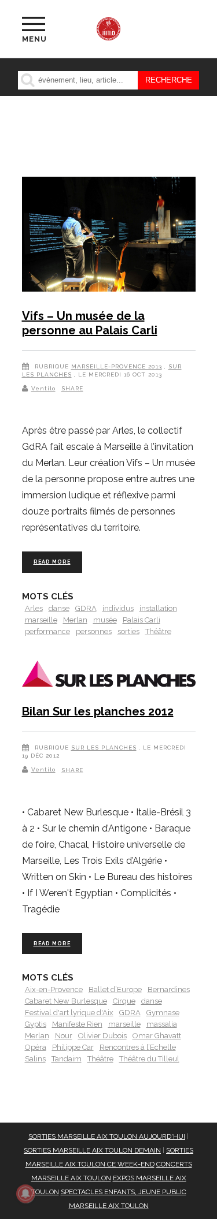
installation (158, 608)
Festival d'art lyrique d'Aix (69, 1012)
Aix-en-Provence (54, 989)
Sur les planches (104, 747)
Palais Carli (141, 620)
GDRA (86, 608)
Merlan (75, 620)
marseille (41, 620)
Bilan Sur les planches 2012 (98, 711)
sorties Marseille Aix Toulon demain (92, 1150)
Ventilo (43, 388)
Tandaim (67, 1058)
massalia (161, 1024)
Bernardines (169, 989)
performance (47, 631)
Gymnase (162, 1012)
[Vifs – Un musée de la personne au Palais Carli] (109, 236)
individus (118, 608)
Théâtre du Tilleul (149, 1058)
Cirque (124, 1001)
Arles (34, 608)
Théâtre (158, 631)
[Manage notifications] (25, 1193)
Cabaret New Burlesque (66, 1001)
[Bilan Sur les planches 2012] (109, 676)
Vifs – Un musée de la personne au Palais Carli (89, 323)
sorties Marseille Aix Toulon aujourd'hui (106, 1136)
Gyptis (35, 1024)
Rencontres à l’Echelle (138, 1047)
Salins (35, 1058)
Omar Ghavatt (157, 1035)
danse (59, 608)
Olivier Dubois (102, 1035)
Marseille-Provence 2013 (116, 366)
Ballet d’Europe (115, 989)
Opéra (35, 1047)
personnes (94, 631)
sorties (128, 631)
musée (105, 620)
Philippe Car (73, 1047)
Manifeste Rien (77, 1024)
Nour (63, 1035)
